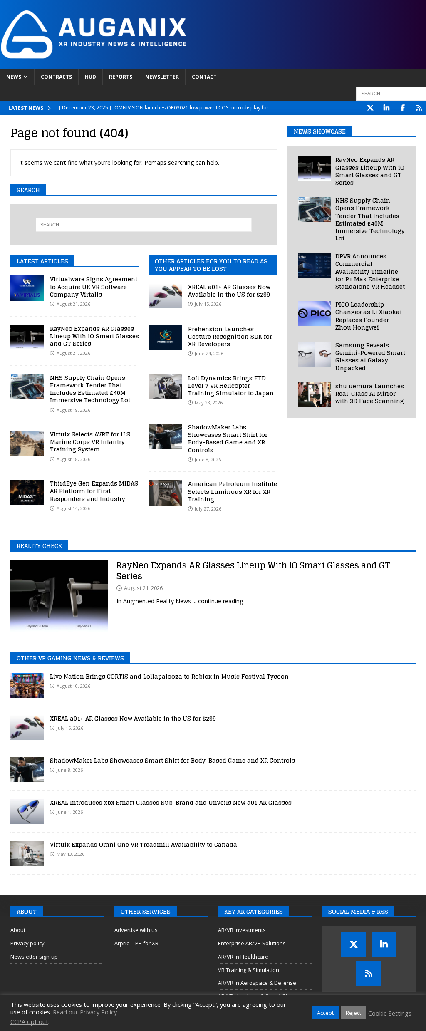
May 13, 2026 (70, 854)
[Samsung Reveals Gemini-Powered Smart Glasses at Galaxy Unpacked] (314, 354)
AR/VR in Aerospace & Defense (257, 982)
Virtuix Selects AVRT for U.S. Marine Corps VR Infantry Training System (90, 441)
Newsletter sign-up (34, 956)
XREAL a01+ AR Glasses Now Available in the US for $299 (229, 291)
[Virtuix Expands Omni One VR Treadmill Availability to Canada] (27, 853)
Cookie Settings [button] (389, 1013)
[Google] (418, 108)
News (13, 76)
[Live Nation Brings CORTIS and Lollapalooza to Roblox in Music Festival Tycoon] (27, 685)
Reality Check (39, 545)
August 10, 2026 (73, 686)
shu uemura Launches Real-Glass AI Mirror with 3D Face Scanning (369, 393)
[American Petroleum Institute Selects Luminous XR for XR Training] (165, 492)
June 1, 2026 (70, 812)
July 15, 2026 (70, 728)
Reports (120, 76)
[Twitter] (370, 108)
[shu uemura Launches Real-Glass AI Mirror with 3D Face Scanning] (314, 394)
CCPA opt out (29, 1021)
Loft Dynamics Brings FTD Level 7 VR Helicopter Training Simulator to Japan (231, 385)
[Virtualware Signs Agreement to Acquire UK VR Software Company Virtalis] (27, 287)
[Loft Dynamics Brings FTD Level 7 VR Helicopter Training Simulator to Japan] (165, 386)
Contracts (56, 76)
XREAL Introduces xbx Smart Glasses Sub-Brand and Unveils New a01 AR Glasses (171, 802)
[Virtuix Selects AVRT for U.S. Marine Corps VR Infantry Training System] (27, 443)
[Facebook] (402, 108)
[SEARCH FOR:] (391, 94)
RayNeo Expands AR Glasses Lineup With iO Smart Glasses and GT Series (94, 336)
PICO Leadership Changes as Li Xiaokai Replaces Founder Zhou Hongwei (368, 315)
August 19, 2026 (73, 410)
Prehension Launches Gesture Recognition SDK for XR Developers (230, 336)
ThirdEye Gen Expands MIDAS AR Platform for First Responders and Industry (94, 490)
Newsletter (162, 76)
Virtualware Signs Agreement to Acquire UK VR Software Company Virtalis (93, 286)
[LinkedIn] (386, 108)
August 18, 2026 (73, 459)
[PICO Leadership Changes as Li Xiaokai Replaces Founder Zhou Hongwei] (314, 313)
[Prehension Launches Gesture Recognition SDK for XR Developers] (165, 337)
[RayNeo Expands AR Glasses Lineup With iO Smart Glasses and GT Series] (27, 337)
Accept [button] (325, 1012)
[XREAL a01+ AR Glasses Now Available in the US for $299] (165, 295)
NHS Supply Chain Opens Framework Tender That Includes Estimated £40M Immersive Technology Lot (90, 389)
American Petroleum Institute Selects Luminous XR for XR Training (232, 491)
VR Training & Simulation (248, 970)
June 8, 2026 (70, 770)
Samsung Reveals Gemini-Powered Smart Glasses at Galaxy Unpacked (370, 356)
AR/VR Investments (242, 930)
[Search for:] (144, 225)
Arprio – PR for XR (136, 943)
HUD (90, 76)
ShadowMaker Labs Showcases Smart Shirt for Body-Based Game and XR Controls (227, 438)
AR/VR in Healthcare (243, 956)
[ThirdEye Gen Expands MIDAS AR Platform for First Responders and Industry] (27, 492)
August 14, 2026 (73, 508)
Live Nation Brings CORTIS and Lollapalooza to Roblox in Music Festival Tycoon (169, 676)
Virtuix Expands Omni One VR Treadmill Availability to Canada (143, 844)
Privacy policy (27, 943)
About (17, 930)
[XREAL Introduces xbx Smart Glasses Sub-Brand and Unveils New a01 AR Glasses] (27, 811)
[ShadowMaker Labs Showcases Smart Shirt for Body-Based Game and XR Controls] (165, 436)
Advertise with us (136, 930)
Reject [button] (353, 1012)
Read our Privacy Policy (85, 1012)
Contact (204, 76)
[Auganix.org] (187, 64)
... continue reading (218, 601)
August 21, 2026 (73, 304)
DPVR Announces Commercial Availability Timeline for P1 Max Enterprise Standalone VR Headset (370, 271)
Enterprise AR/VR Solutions (252, 943)
